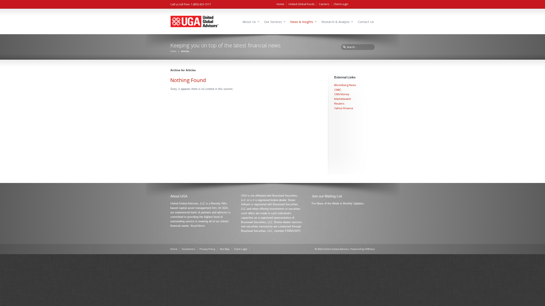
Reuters (339, 103)
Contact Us (366, 22)
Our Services (273, 22)
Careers (324, 4)
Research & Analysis (335, 22)
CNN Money (341, 94)
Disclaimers (188, 249)
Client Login (341, 4)
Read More (198, 226)
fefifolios (370, 249)
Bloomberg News (345, 85)
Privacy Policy (207, 249)
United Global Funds (301, 4)
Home (280, 4)
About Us (249, 22)
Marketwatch (342, 99)
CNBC (337, 90)
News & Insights (301, 22)
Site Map (224, 249)
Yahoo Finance (343, 108)
